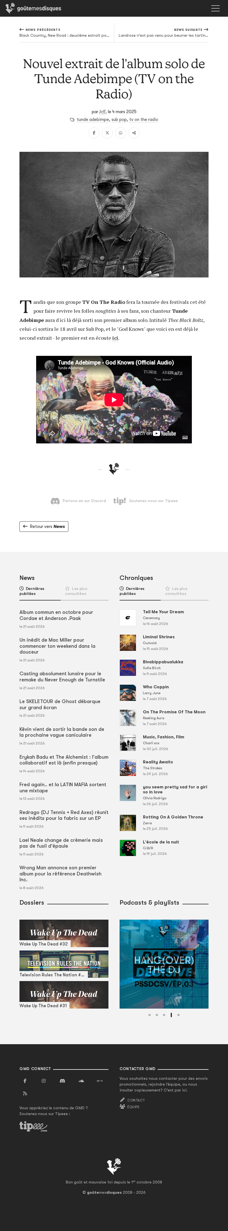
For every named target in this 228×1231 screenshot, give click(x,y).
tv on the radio (143, 119)
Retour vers (47, 526)
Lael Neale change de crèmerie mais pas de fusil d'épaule (61, 843)
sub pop (119, 119)
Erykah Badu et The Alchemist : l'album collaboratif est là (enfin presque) (63, 760)
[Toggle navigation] (215, 8)
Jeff (102, 111)
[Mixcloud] (99, 1081)
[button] (149, 1015)
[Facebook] (94, 132)
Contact (136, 1100)
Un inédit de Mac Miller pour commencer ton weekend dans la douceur (57, 646)
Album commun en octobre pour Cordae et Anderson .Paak (56, 615)
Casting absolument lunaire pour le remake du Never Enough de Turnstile (62, 676)
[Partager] (134, 132)
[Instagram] (43, 1081)
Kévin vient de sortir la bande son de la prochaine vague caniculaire (61, 732)
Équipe (133, 1107)
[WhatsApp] (120, 132)
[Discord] (62, 1081)
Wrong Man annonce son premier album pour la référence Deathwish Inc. (60, 873)
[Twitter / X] (107, 132)
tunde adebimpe (93, 119)
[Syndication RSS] (25, 1093)
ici (115, 337)
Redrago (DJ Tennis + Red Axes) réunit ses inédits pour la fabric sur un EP (63, 815)
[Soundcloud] (81, 1081)
